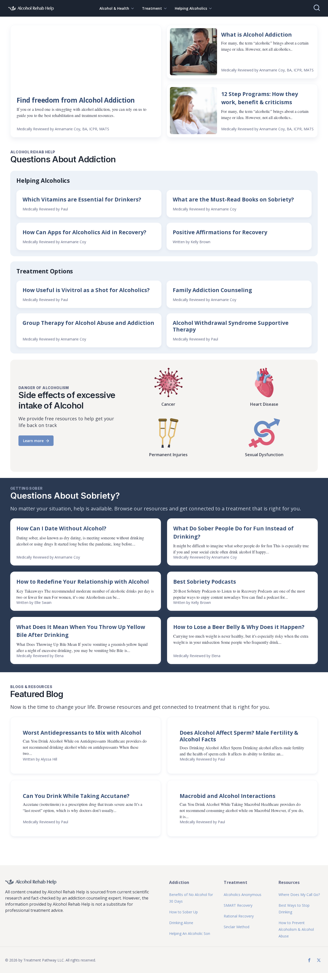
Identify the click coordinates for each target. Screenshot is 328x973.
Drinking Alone (181, 922)
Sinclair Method (236, 926)
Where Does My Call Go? (299, 894)
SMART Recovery (238, 905)
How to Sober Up (183, 912)
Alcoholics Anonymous (242, 894)
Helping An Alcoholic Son (189, 933)
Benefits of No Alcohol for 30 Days (191, 898)
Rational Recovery (239, 916)
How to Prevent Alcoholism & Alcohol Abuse (296, 929)
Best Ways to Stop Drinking (294, 908)
